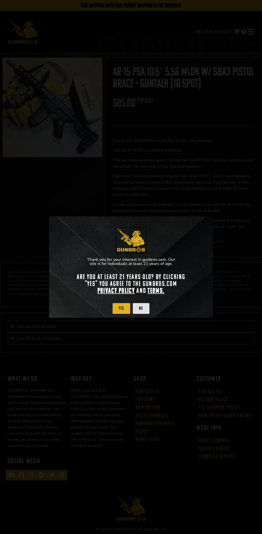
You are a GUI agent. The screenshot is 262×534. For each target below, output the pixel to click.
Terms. (156, 290)
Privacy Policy (116, 290)
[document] (131, 267)
